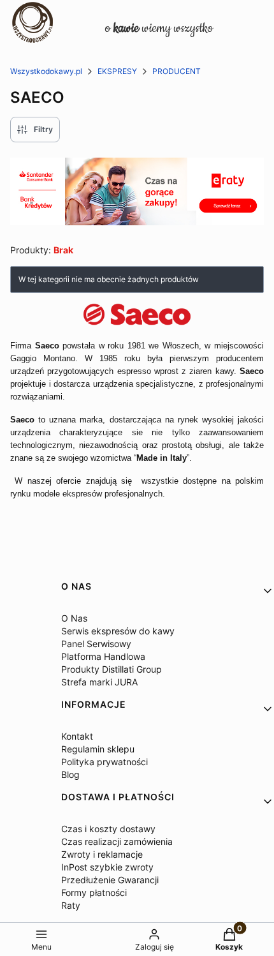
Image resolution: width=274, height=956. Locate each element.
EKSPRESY (117, 71)
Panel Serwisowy (96, 643)
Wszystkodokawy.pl (46, 71)
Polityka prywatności (104, 761)
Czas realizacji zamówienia (117, 841)
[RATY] (137, 221)
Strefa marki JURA (99, 681)
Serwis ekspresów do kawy (118, 630)
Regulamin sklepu (97, 748)
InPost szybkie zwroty (107, 867)
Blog (70, 774)
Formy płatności (94, 892)
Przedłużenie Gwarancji (110, 879)
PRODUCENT (176, 71)
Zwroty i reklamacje (102, 854)
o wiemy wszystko (159, 28)
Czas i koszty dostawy (108, 828)
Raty (70, 905)
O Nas (74, 618)
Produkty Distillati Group (111, 669)
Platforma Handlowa (103, 656)
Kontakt (77, 736)
